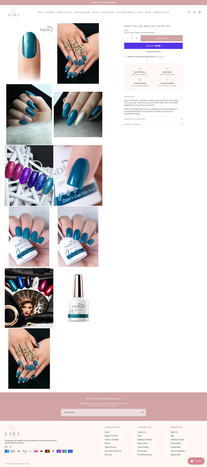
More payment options (153, 51)
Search (107, 432)
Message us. (160, 56)
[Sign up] (142, 412)
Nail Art (107, 443)
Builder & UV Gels (111, 436)
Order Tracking (143, 447)
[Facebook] (6, 446)
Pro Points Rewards (145, 455)
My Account (142, 451)
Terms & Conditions (178, 451)
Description (129, 96)
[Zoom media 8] (78, 236)
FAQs (140, 436)
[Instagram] (10, 446)
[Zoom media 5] (29, 175)
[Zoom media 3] (29, 114)
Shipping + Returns (132, 124)
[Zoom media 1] (29, 53)
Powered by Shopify (23, 463)
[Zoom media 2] (78, 53)
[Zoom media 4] (78, 114)
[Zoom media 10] (78, 297)
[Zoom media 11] (29, 358)
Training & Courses (177, 440)
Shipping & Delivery (145, 440)
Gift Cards (108, 455)
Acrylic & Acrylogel (111, 440)
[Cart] (199, 12)
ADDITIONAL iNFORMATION (134, 119)
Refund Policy (176, 455)
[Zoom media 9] (29, 297)
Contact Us (142, 432)
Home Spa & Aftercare (113, 451)
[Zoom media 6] (78, 175)
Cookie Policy (176, 447)
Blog (172, 436)
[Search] (189, 12)
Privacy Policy (176, 443)
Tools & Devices (110, 447)
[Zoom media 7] (29, 236)
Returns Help (142, 443)
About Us (174, 432)
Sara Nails (13, 463)
